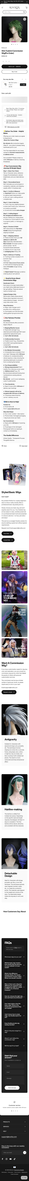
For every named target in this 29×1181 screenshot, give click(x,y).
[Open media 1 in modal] (24, 19)
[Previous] (2, 2)
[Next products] (25, 79)
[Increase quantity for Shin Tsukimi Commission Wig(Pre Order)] (9, 61)
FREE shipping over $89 (13, 127)
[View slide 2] (14, 1111)
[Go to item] (12, 44)
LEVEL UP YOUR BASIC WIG (10, 598)
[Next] (27, 2)
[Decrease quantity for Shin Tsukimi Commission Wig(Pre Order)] (3, 61)
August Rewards (14, 565)
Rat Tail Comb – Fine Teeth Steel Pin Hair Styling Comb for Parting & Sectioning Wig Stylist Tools (14, 82)
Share (5, 445)
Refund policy (4, 1172)
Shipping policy (24, 1172)
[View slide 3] (15, 1111)
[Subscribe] (24, 1152)
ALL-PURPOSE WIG (20, 648)
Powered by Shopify (19, 1170)
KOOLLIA (4, 48)
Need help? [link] (24, 446)
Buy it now (14, 71)
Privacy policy (10, 1172)
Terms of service (17, 1172)
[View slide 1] (12, 1111)
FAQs (15, 947)
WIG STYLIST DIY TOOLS (19, 612)
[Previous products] (22, 79)
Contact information (14, 1174)
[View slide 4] (17, 1111)
